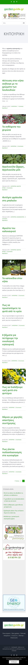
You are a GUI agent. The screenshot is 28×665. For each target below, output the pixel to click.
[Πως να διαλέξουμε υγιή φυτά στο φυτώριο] (14, 376)
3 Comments (18, 471)
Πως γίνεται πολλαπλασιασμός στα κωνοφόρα (12, 452)
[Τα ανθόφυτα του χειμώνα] (14, 119)
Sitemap (21, 635)
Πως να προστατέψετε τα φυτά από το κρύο (12, 308)
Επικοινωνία (14, 638)
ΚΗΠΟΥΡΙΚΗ (14, 106)
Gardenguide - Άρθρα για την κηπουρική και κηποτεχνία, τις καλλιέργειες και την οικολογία (14, 648)
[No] (26, 660)
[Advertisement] (14, 577)
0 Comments (20, 146)
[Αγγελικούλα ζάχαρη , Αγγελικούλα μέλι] (14, 159)
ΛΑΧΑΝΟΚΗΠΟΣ (20, 217)
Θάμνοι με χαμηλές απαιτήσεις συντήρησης (12, 420)
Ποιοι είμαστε (6, 633)
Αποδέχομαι (14, 661)
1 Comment (20, 106)
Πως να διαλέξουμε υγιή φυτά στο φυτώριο (12, 390)
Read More (4, 108)
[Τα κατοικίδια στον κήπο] (14, 267)
